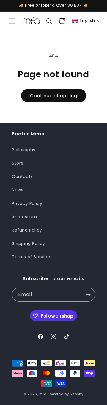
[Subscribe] (88, 295)
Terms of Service (31, 257)
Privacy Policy (27, 203)
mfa (43, 394)
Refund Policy (27, 230)
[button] (11, 21)
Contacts (22, 176)
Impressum (24, 217)
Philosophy (24, 150)
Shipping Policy (28, 243)
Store (18, 163)
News (17, 190)
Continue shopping (53, 96)
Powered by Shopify (66, 394)
